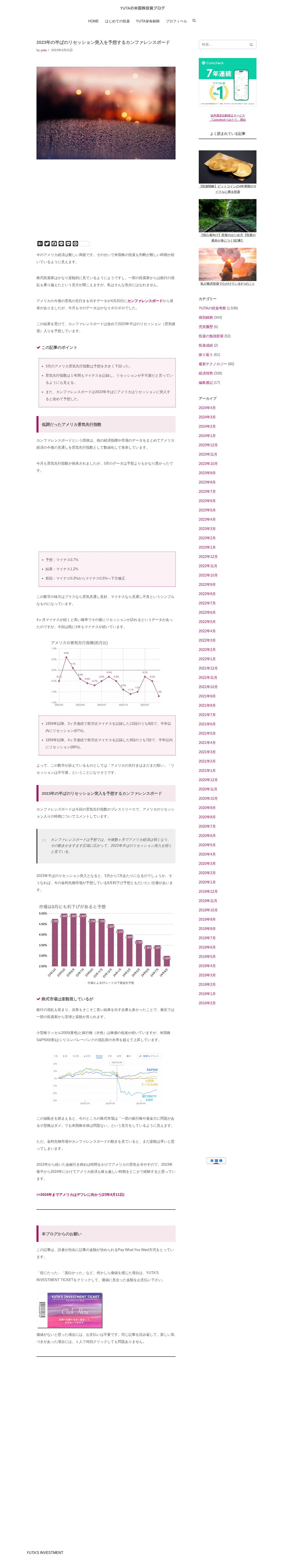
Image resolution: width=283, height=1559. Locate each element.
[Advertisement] (106, 206)
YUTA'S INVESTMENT (45, 1553)
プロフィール (176, 21)
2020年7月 (207, 826)
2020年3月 (207, 863)
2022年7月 (207, 603)
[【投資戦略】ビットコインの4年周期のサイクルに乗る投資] (227, 167)
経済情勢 (206, 373)
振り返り (206, 355)
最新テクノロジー (213, 364)
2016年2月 (207, 1003)
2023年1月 (207, 547)
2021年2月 (207, 761)
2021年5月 (207, 733)
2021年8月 (207, 705)
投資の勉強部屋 (211, 336)
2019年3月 (207, 975)
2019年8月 (207, 929)
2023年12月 (208, 445)
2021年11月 (208, 677)
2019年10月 (208, 910)
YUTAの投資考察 (212, 308)
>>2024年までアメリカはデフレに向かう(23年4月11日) (80, 1194)
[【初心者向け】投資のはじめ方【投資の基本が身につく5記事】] (227, 215)
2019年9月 (207, 919)
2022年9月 (207, 584)
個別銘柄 (206, 317)
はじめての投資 (117, 21)
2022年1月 (207, 659)
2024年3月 (207, 417)
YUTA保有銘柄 (148, 21)
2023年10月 (208, 463)
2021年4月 (207, 743)
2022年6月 (207, 612)
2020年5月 (207, 845)
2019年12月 (208, 891)
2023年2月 (207, 538)
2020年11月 (208, 789)
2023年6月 (207, 501)
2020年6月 (207, 836)
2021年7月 (207, 715)
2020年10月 (208, 798)
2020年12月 (208, 780)
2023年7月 (207, 491)
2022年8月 (207, 594)
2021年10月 (208, 687)
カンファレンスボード (145, 301)
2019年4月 (207, 966)
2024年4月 (207, 408)
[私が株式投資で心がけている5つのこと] (227, 264)
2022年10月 (208, 575)
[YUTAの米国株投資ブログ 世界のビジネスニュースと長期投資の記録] (141, 8)
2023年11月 (208, 454)
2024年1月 (207, 436)
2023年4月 (207, 519)
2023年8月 (207, 482)
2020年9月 (207, 808)
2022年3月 (207, 640)
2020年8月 (207, 817)
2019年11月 (208, 901)
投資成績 (206, 345)
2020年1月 (207, 882)
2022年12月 (208, 556)
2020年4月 (207, 854)
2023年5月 (207, 510)
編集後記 (206, 382)
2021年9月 (207, 696)
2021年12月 (208, 668)
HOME (93, 21)
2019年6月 (207, 947)
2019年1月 (207, 994)
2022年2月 (207, 650)
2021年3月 (207, 752)
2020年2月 (207, 873)
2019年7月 (207, 938)
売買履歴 (206, 327)
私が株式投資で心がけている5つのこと (228, 283)
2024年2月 (207, 426)
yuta (44, 50)
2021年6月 (207, 724)
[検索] (251, 44)
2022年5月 (207, 622)
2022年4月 (207, 631)
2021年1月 (207, 770)
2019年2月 (207, 984)
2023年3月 (207, 529)
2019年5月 (207, 956)
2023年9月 (207, 473)
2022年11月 (208, 566)
